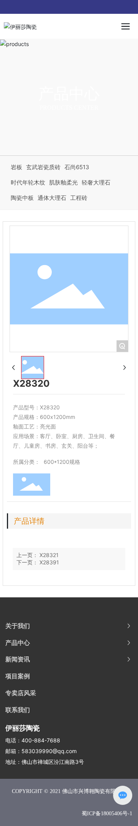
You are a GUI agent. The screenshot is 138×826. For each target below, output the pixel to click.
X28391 (49, 562)
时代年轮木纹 (28, 182)
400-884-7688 (40, 740)
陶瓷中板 (22, 197)
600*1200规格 (62, 461)
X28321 (49, 555)
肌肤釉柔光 (63, 182)
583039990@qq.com (49, 751)
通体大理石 (52, 197)
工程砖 (78, 197)
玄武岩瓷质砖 (43, 167)
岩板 (16, 167)
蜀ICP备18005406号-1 (107, 813)
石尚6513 (76, 167)
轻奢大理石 (96, 182)
